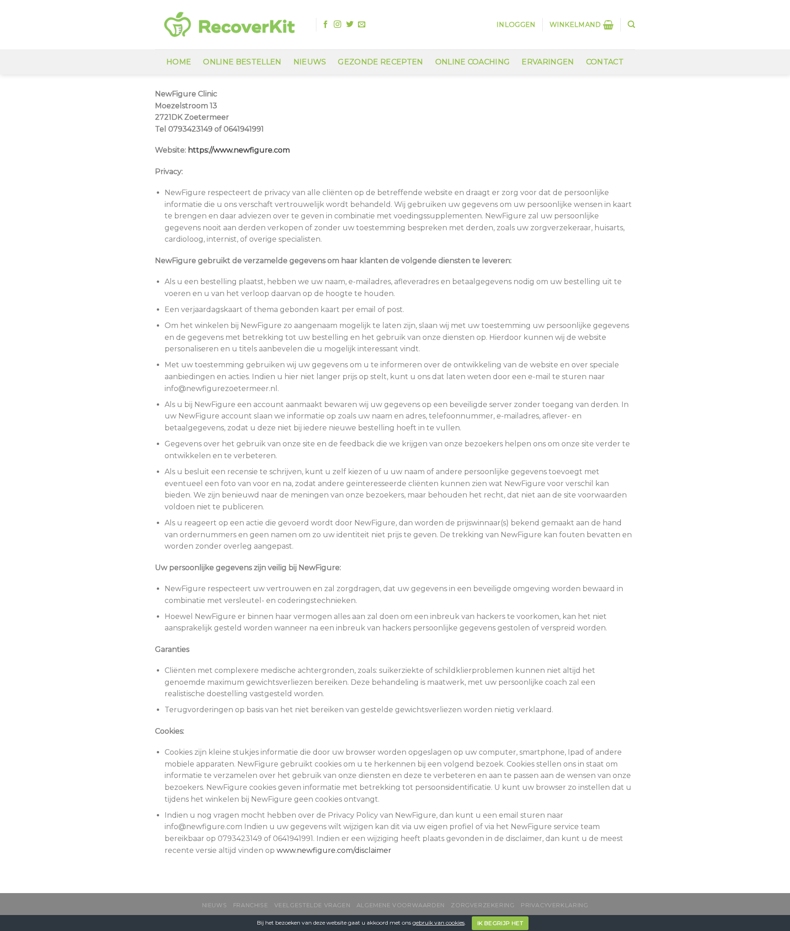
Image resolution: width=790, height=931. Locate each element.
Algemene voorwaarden (401, 905)
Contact (605, 62)
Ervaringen (548, 62)
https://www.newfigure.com (239, 150)
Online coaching (472, 62)
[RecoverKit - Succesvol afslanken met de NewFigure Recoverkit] (228, 25)
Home (178, 62)
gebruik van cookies (438, 922)
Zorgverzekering (482, 905)
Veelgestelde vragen (312, 905)
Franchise (250, 905)
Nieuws (310, 62)
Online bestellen (242, 62)
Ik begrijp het (500, 923)
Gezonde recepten (380, 62)
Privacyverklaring (554, 905)
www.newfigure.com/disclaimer (334, 850)
